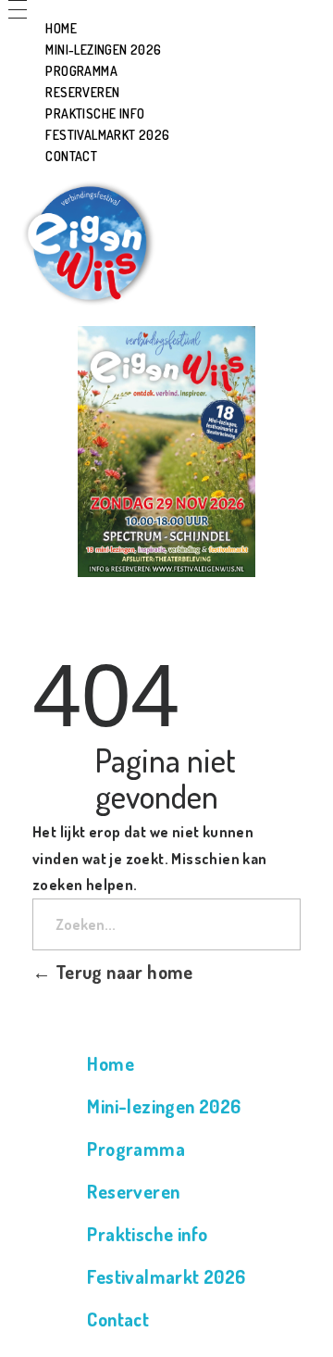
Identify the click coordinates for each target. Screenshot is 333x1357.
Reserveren (133, 1191)
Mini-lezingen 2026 (163, 1106)
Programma (136, 1149)
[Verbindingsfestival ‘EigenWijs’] (86, 241)
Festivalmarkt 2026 (166, 1276)
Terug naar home (121, 972)
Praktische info (147, 1234)
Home (110, 1063)
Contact (118, 1319)
